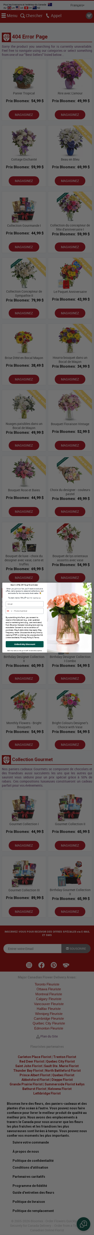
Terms (36, 637)
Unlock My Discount (24, 644)
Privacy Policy (26, 637)
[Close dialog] (89, 585)
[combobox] (9, 611)
